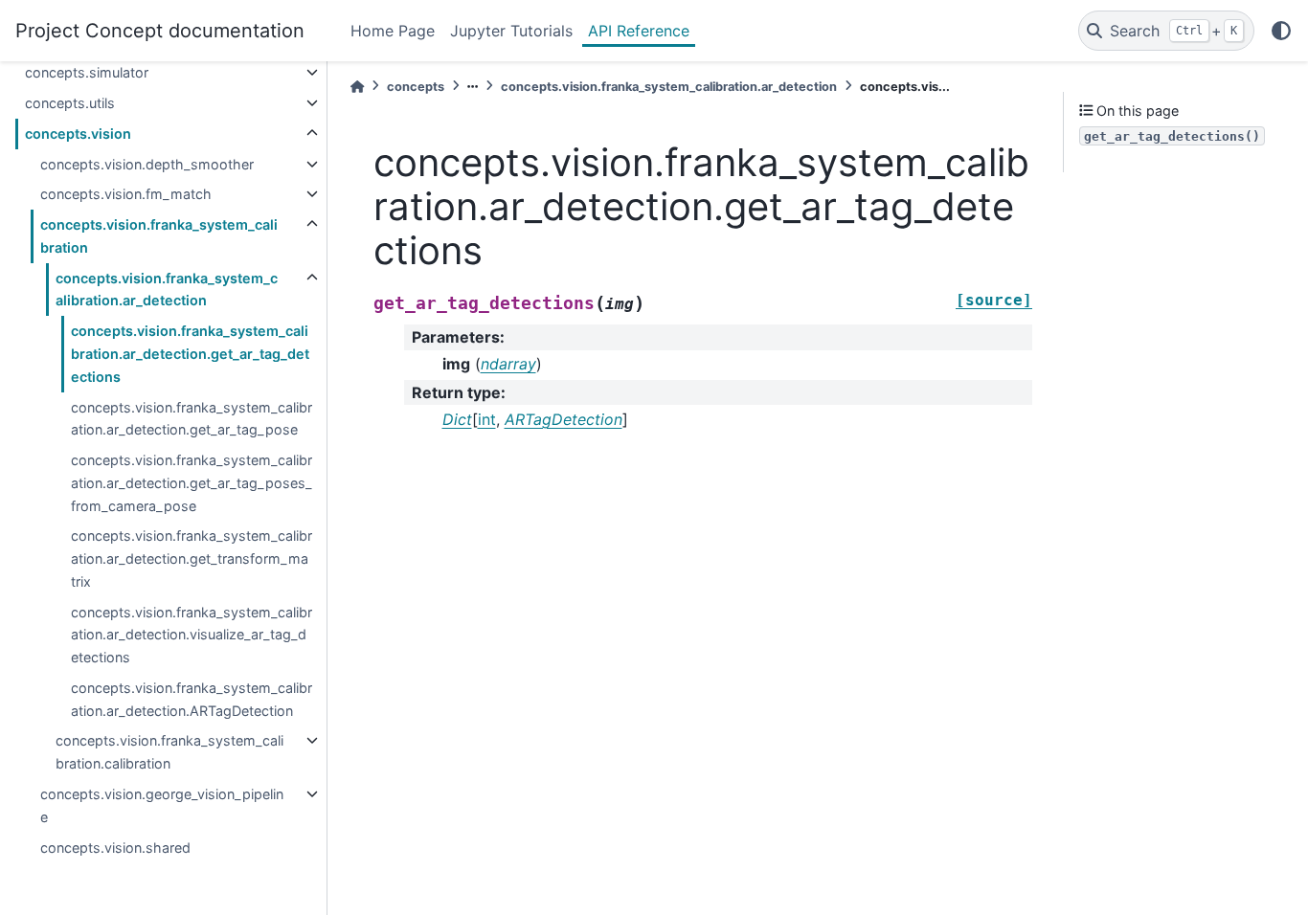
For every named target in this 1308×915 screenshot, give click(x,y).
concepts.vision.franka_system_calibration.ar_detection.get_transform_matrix (191, 558)
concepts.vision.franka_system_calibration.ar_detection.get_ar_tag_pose (191, 418)
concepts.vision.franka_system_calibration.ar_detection (167, 289)
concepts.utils (70, 103)
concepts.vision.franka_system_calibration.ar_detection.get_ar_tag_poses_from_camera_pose (191, 483)
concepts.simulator (86, 72)
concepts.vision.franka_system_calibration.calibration (169, 751)
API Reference (638, 30)
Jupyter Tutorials (511, 30)
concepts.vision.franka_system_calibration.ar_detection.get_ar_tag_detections (190, 354)
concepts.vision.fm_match (126, 194)
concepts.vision (78, 133)
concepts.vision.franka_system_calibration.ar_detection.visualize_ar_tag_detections (191, 635)
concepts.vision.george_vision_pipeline (161, 805)
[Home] (357, 87)
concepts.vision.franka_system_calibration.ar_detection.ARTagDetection (191, 699)
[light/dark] (1281, 30)
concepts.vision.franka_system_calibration (159, 236)
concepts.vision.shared (115, 847)
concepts (415, 86)
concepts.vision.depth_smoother (147, 164)
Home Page (392, 30)
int (487, 419)
